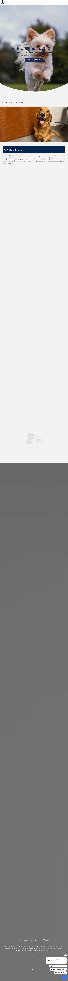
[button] (32, 969)
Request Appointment (34, 60)
